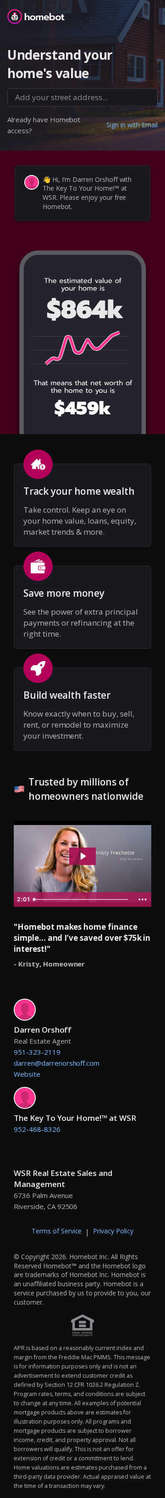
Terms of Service (57, 1231)
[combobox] (82, 97)
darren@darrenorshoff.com (56, 1063)
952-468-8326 (37, 1129)
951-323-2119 (37, 1052)
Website (27, 1074)
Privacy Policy (113, 1231)
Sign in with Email (132, 124)
